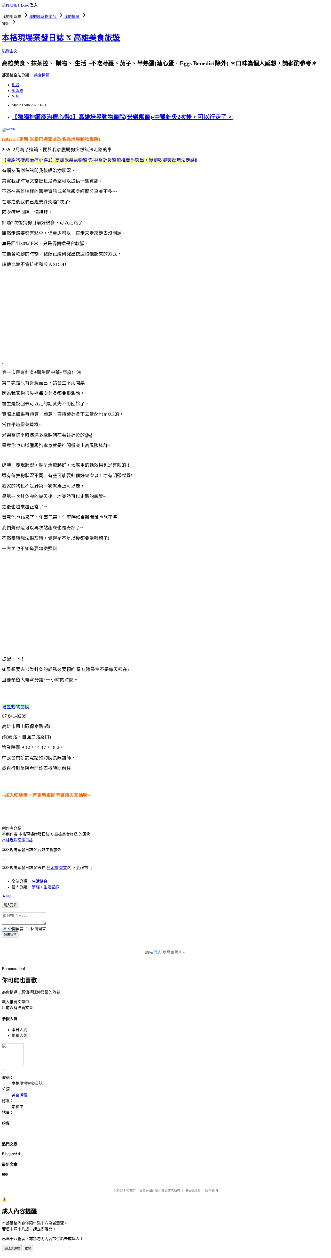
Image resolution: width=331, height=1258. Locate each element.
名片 (15, 96)
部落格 (17, 91)
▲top (6, 896)
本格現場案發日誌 (17, 840)
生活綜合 (39, 881)
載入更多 (10, 905)
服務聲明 (211, 1190)
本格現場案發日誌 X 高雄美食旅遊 (61, 37)
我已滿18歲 (12, 1248)
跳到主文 (9, 51)
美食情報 (41, 75)
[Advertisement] (165, 313)
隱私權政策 (193, 1190)
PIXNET (129, 1190)
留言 (63, 868)
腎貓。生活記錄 (45, 887)
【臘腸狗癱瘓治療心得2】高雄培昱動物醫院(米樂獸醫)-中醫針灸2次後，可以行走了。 (122, 117)
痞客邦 (52, 868)
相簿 (15, 85)
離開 (28, 1248)
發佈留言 (10, 934)
